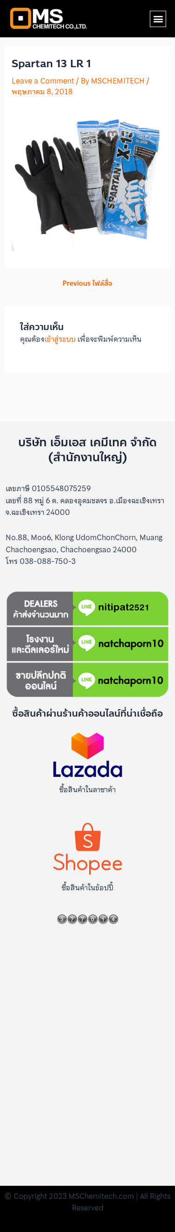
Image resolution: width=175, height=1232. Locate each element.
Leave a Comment (43, 81)
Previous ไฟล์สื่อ (87, 283)
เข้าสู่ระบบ (60, 339)
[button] (158, 19)
